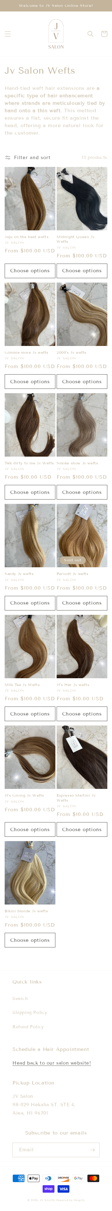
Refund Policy (28, 1026)
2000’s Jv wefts (71, 352)
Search (20, 998)
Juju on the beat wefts (27, 236)
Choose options (30, 271)
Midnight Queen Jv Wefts (76, 239)
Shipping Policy (29, 1012)
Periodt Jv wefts (73, 573)
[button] (8, 34)
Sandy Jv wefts (19, 573)
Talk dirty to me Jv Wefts (29, 463)
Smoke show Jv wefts (77, 463)
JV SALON (48, 1200)
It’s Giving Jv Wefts (24, 795)
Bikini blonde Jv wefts (26, 911)
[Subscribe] (92, 1150)
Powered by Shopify (70, 1200)
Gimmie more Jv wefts (27, 352)
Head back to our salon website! (51, 1063)
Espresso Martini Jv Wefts (76, 798)
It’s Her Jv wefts (73, 684)
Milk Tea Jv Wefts (22, 684)
